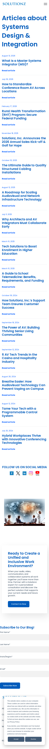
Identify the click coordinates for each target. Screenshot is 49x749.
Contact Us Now (18, 604)
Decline (33, 739)
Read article (8, 70)
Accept (16, 739)
